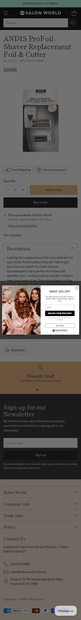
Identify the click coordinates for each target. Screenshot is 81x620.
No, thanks (60, 325)
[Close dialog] (76, 288)
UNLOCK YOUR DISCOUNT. (60, 313)
